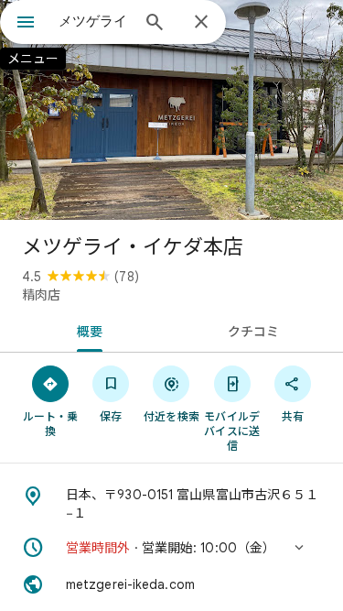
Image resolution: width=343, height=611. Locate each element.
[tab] (86, 330)
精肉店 (41, 295)
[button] (171, 547)
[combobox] (94, 21)
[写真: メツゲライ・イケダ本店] (171, 110)
